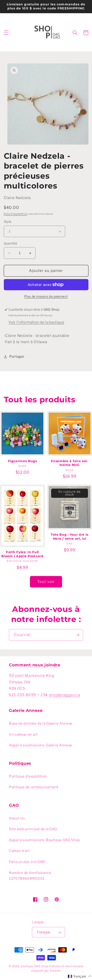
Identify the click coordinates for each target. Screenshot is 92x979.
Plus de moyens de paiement (46, 296)
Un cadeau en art (23, 734)
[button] (6, 32)
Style (7, 222)
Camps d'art (19, 851)
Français (43, 932)
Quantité (10, 243)
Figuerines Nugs (22, 461)
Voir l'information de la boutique (36, 322)
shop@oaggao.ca (64, 695)
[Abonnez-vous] (77, 635)
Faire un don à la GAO (27, 862)
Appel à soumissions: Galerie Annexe (40, 745)
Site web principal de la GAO (33, 829)
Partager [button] (17, 356)
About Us (17, 818)
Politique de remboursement (34, 787)
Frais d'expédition (15, 213)
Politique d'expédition (28, 776)
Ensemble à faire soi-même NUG (69, 463)
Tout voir (46, 581)
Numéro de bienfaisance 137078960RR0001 (30, 876)
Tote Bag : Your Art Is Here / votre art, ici (69, 536)
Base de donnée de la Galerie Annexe (40, 723)
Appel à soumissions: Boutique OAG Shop (44, 840)
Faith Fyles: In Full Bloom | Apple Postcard (22, 554)
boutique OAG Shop (34, 966)
